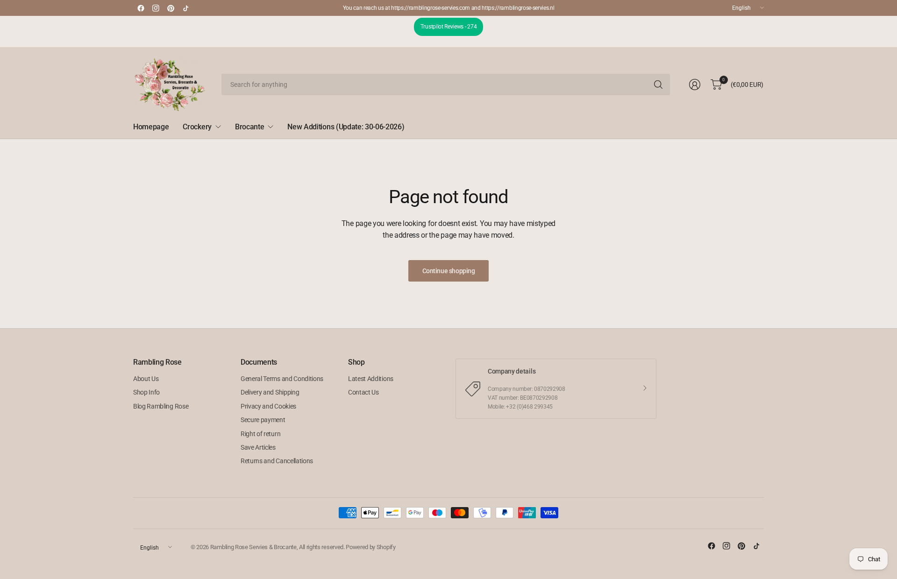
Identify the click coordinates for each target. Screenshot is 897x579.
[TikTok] (185, 7)
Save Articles (258, 447)
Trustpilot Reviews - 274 (448, 26)
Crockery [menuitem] (197, 126)
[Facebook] (140, 7)
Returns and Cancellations (277, 461)
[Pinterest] (170, 7)
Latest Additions (370, 378)
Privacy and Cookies (268, 406)
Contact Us (363, 392)
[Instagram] (155, 7)
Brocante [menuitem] (249, 126)
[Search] (658, 84)
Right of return (260, 434)
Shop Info (146, 392)
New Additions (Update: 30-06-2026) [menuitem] (345, 126)
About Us (145, 378)
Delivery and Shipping (270, 392)
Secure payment (263, 420)
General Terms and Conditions (282, 378)
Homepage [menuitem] (151, 126)
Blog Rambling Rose (160, 406)
